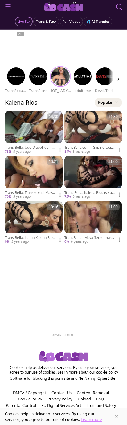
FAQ (100, 399)
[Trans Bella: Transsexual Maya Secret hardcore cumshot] (34, 177)
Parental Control (21, 405)
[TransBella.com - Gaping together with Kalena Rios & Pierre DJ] (93, 132)
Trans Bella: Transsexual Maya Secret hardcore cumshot (29, 193)
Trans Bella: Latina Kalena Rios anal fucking (30, 238)
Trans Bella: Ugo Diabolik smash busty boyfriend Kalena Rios (30, 147)
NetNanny (87, 378)
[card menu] (60, 150)
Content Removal (93, 392)
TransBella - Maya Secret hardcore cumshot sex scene (89, 238)
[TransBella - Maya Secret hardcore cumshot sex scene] (93, 222)
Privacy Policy (59, 399)
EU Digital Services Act (61, 405)
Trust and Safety (101, 405)
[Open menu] (8, 6)
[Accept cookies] (116, 416)
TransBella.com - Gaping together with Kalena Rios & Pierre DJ (89, 147)
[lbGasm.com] (64, 6)
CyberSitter (107, 378)
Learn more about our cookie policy (88, 372)
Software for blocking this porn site (40, 378)
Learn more (91, 419)
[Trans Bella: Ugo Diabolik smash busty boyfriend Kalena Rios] (34, 132)
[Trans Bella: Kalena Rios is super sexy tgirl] (93, 177)
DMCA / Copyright (29, 392)
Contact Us (61, 392)
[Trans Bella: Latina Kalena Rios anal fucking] (34, 222)
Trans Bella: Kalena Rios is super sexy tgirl (89, 193)
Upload (84, 399)
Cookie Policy (30, 399)
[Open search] (119, 6)
